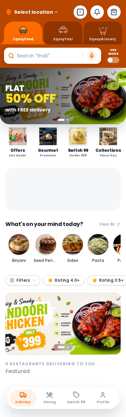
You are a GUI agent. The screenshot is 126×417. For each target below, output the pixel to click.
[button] (52, 56)
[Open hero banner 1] (63, 323)
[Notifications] (97, 12)
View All (107, 224)
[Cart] (114, 12)
